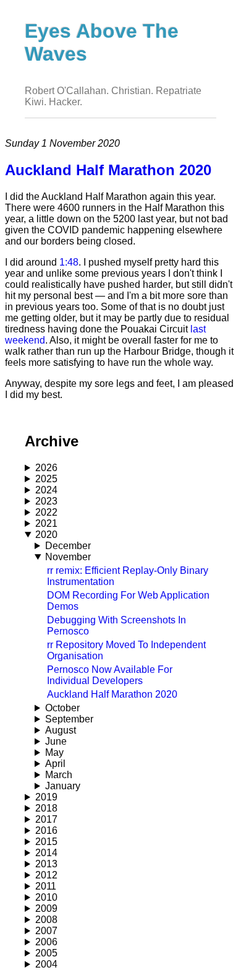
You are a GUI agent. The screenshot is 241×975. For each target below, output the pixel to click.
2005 (46, 953)
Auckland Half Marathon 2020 (112, 694)
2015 (46, 841)
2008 (46, 919)
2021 (46, 523)
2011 (45, 886)
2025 (46, 479)
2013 (46, 864)
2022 (46, 512)
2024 (46, 490)
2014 (46, 852)
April (55, 763)
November (68, 557)
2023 (46, 501)
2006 (46, 942)
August (60, 730)
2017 (46, 819)
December (68, 545)
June (56, 741)
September (69, 719)
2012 (46, 875)
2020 (46, 534)
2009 (46, 908)
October (62, 708)
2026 (46, 467)
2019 (46, 797)
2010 (46, 897)
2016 (46, 830)
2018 (46, 808)
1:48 (68, 262)
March (58, 774)
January (62, 786)
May (54, 752)
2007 (46, 930)
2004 (46, 964)
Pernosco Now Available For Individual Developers (109, 675)
